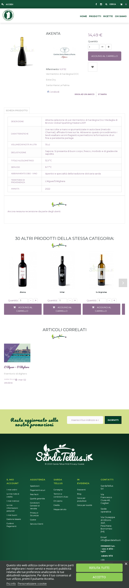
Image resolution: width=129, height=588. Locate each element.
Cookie (81, 464)
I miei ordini (12, 489)
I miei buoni (12, 515)
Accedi (9, 4)
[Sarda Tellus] (8, 14)
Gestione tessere (14, 519)
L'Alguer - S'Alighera (16, 367)
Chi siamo (58, 501)
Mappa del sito (60, 509)
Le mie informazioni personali (12, 508)
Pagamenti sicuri (37, 490)
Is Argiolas (101, 292)
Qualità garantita (37, 498)
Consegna (58, 489)
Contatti (107, 479)
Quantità (93, 41)
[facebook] (96, 4)
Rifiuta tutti (99, 568)
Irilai (62, 292)
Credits (57, 505)
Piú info (11, 583)
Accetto (99, 577)
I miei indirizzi (13, 501)
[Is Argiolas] (101, 270)
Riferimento (52, 69)
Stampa (102, 94)
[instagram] (100, 4)
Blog (79, 494)
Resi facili (34, 494)
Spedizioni (34, 486)
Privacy (73, 464)
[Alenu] (23, 270)
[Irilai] (62, 270)
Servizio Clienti (36, 524)
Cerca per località (84, 505)
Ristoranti (81, 489)
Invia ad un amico (84, 94)
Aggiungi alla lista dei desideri (92, 67)
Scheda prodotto (17, 110)
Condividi (54, 91)
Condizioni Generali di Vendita (35, 506)
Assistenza (37, 479)
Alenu (23, 292)
